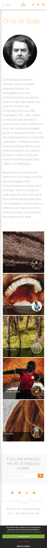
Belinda (9, 433)
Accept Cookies (23, 536)
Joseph (9, 307)
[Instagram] (27, 495)
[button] (3, 5)
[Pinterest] (34, 495)
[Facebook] (13, 495)
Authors (25, 503)
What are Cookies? (23, 546)
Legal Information (34, 501)
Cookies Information (13, 501)
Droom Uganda (12, 391)
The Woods (10, 349)
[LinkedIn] (20, 495)
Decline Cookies (23, 541)
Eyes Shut (10, 265)
